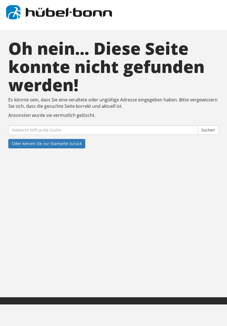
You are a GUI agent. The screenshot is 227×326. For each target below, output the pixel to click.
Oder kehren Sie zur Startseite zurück (47, 143)
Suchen (208, 130)
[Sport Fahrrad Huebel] (59, 12)
